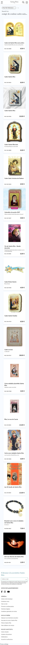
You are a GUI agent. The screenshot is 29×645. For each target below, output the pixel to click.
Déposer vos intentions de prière (9, 618)
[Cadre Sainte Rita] (14, 64)
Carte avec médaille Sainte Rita (14, 453)
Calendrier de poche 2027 (12, 212)
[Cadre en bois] (14, 337)
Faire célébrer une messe (7, 625)
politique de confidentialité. (17, 584)
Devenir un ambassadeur (7, 606)
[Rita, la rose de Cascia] (14, 406)
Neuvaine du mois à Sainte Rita (9, 620)
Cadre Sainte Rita (9, 77)
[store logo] (14, 2)
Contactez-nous (5, 601)
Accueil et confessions (7, 639)
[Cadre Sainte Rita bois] (14, 131)
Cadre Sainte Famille (10, 316)
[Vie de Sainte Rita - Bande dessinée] (14, 233)
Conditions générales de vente (9, 611)
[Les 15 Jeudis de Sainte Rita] (14, 474)
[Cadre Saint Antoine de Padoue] (14, 165)
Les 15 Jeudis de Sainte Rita (12, 487)
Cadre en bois (8, 350)
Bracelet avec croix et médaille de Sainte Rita (13, 522)
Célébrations (4, 637)
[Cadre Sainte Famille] (14, 303)
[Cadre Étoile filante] (14, 269)
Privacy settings (4, 644)
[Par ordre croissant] (18, 8)
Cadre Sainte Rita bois (11, 144)
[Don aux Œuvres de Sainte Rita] (14, 544)
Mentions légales (5, 609)
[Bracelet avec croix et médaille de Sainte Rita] (14, 508)
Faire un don (4, 604)
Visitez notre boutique (6, 599)
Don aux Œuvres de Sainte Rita (14, 557)
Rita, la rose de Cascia (11, 419)
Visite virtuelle (5, 632)
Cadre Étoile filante (10, 282)
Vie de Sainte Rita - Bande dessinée (12, 247)
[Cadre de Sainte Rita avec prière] (14, 30)
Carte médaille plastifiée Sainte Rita (14, 384)
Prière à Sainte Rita (6, 623)
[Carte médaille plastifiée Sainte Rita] (14, 371)
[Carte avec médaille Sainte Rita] (14, 440)
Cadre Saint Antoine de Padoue (14, 178)
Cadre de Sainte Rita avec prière (14, 43)
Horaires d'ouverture (6, 634)
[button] (9, 8)
